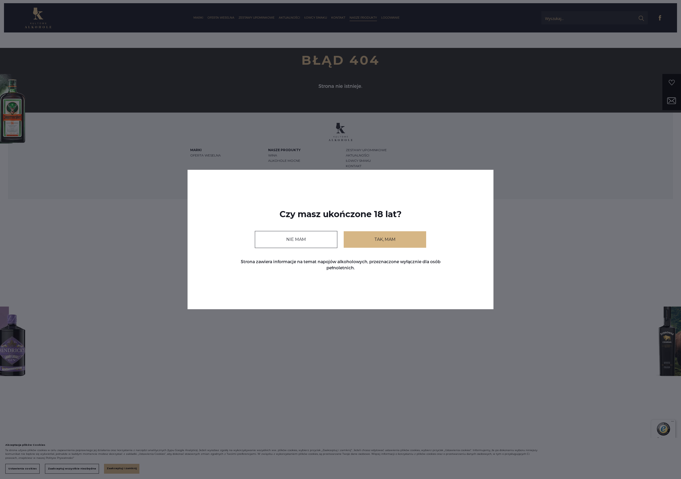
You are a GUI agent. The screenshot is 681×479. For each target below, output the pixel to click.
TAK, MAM (385, 239)
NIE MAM (296, 239)
